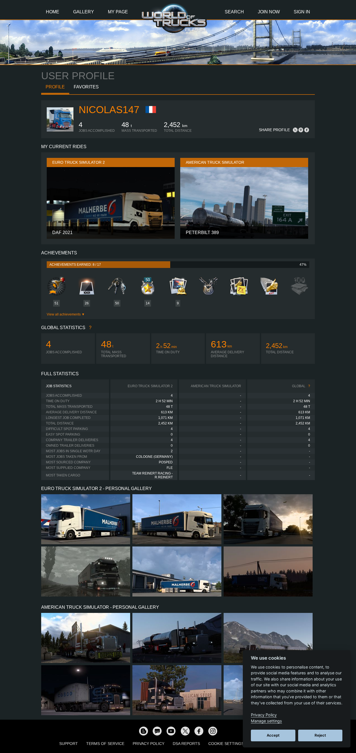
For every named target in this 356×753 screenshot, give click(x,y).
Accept (273, 735)
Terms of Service (105, 743)
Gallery (83, 11)
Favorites (86, 87)
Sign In (302, 11)
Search (234, 11)
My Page (118, 11)
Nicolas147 (109, 109)
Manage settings (266, 721)
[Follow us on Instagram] (212, 730)
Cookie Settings (226, 743)
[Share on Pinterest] (301, 130)
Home (52, 11)
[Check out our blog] (143, 730)
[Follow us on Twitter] (185, 730)
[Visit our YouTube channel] (171, 730)
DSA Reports (186, 743)
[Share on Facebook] (306, 130)
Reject (320, 735)
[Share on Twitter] (295, 130)
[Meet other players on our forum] (157, 730)
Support (68, 743)
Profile (55, 87)
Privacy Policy (148, 743)
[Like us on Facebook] (198, 730)
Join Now (269, 11)
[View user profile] (60, 131)
